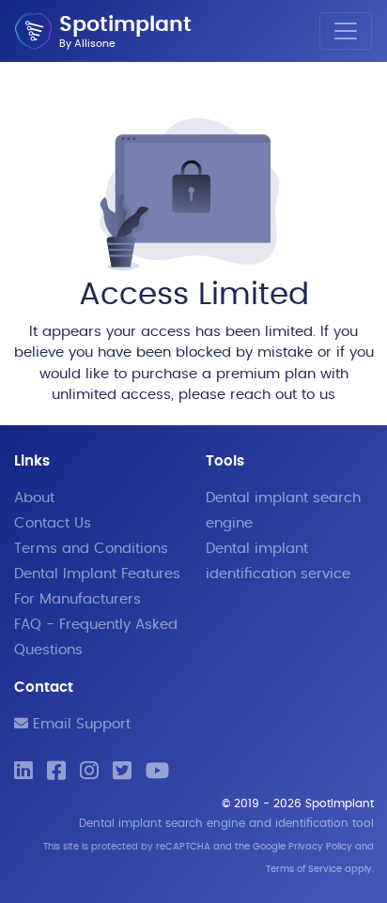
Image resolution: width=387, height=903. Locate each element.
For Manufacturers (77, 599)
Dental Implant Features (97, 574)
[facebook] (56, 772)
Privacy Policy (320, 846)
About (34, 498)
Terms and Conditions (91, 549)
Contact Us (52, 523)
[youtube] (157, 772)
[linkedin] (23, 772)
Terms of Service (304, 869)
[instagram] (89, 772)
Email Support (79, 724)
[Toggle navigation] (345, 31)
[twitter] (122, 772)
